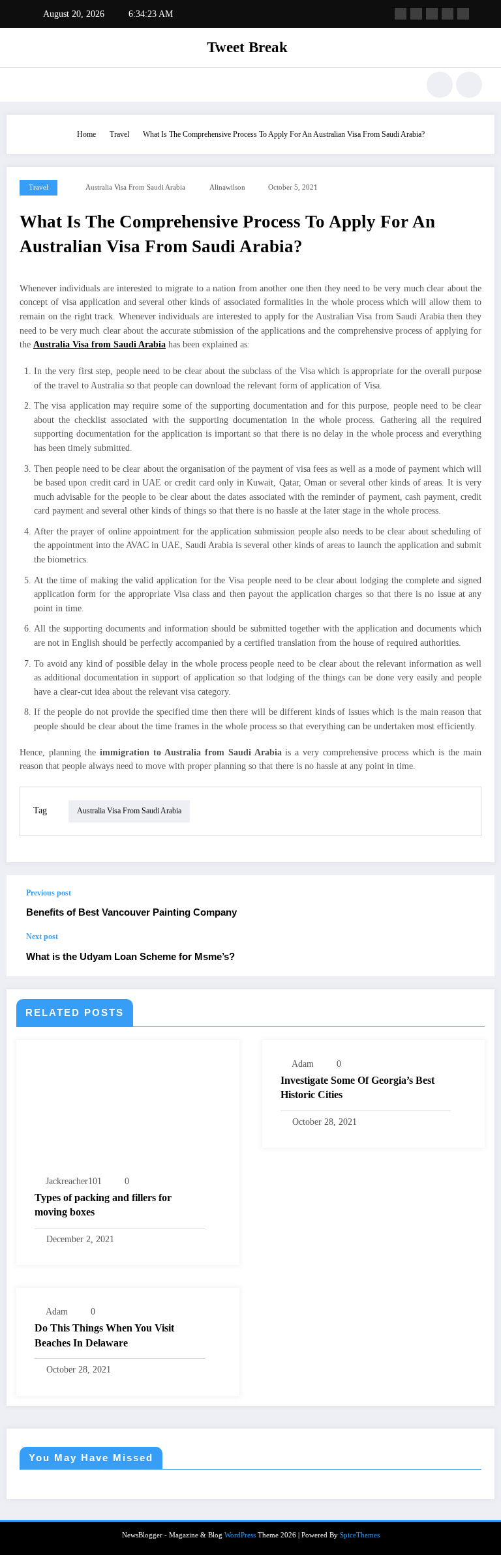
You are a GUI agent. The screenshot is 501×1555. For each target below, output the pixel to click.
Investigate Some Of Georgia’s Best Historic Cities (357, 1087)
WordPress (240, 1535)
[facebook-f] (400, 14)
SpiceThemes (360, 1535)
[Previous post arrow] (471, 903)
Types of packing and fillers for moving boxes (103, 1204)
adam (303, 1064)
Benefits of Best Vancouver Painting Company (131, 912)
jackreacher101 (74, 1181)
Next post (42, 936)
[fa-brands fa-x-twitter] (416, 14)
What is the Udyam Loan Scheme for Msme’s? (130, 956)
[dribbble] (432, 14)
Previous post (48, 892)
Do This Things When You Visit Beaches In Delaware (104, 1335)
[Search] (440, 84)
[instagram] (447, 14)
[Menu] (25, 84)
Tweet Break (247, 47)
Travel (38, 187)
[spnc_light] (469, 85)
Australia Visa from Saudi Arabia (135, 187)
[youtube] (463, 14)
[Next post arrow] (471, 954)
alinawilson (227, 187)
